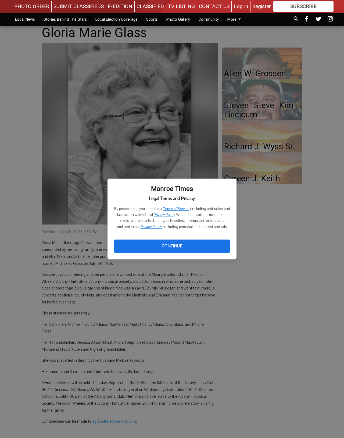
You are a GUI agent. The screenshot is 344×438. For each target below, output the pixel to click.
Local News (25, 19)
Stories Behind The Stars (65, 19)
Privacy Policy (164, 214)
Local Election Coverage (116, 19)
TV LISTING (181, 6)
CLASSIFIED (150, 6)
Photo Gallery (178, 19)
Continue (172, 246)
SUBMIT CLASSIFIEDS (78, 6)
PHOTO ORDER (31, 6)
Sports (152, 19)
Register (261, 6)
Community (209, 19)
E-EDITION (120, 6)
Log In (241, 6)
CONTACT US (214, 6)
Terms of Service (176, 209)
